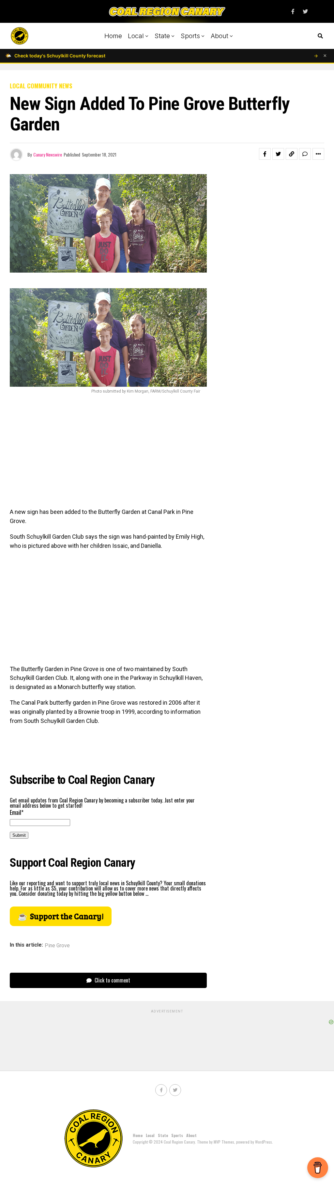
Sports (190, 36)
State (162, 36)
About (219, 36)
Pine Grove (57, 945)
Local (136, 36)
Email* (16, 812)
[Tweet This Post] (278, 154)
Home (113, 36)
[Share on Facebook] (265, 154)
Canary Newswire (47, 154)
